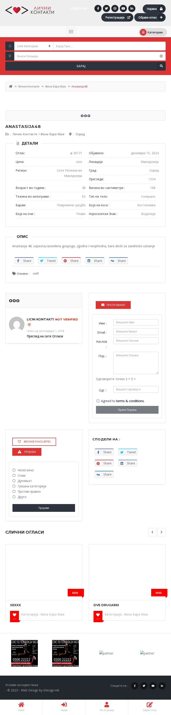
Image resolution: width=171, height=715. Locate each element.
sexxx (15, 605)
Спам (21, 475)
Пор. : (102, 356)
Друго (22, 497)
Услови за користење (21, 685)
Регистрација (115, 17)
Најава (152, 9)
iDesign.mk (51, 690)
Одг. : (103, 390)
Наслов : (101, 344)
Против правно (29, 491)
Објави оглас (147, 17)
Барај (81, 66)
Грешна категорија (32, 486)
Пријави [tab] (30, 452)
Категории (155, 32)
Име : (103, 323)
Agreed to (123, 401)
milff (36, 273)
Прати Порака (127, 410)
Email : (102, 332)
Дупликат (25, 481)
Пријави (44, 508)
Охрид (80, 134)
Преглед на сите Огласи (45, 336)
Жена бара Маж (55, 86)
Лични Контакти (28, 86)
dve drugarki (106, 605)
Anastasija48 (23, 126)
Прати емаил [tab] (116, 305)
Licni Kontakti (40, 319)
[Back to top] (156, 687)
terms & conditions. (130, 401)
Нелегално (26, 470)
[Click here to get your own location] (161, 56)
